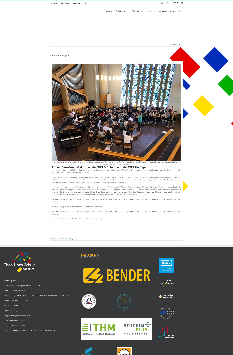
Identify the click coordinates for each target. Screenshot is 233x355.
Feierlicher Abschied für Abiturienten (17, 300)
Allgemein (73, 239)
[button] (179, 11)
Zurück (174, 44)
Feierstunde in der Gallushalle (15, 290)
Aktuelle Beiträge (64, 239)
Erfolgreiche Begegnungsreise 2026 (17, 315)
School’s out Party (10, 310)
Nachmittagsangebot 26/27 (14, 280)
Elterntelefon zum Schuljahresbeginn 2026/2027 (22, 285)
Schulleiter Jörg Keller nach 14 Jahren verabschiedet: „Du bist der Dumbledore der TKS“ (36, 295)
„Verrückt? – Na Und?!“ (12, 305)
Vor (180, 44)
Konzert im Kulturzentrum (13, 320)
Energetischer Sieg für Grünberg (16, 325)
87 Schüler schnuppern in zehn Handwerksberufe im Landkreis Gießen (30, 330)
